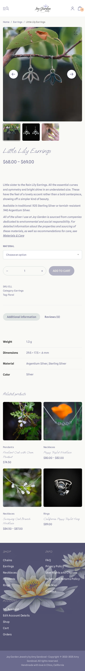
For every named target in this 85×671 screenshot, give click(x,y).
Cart (6, 628)
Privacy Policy (54, 566)
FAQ (48, 560)
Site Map (51, 585)
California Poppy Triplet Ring (61, 519)
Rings (46, 513)
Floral (11, 294)
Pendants (8, 447)
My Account (11, 609)
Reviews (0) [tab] (52, 316)
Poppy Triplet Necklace (57, 452)
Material (8, 246)
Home (6, 21)
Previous (13, 74)
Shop (6, 621)
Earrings (17, 21)
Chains (7, 560)
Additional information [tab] (21, 316)
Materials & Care (13, 235)
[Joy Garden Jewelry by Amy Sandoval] (42, 8)
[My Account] (72, 8)
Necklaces (49, 447)
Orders (7, 634)
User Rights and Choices (61, 572)
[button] (75, 33)
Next (71, 74)
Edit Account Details (16, 615)
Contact (50, 591)
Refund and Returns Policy (62, 578)
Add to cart (61, 270)
